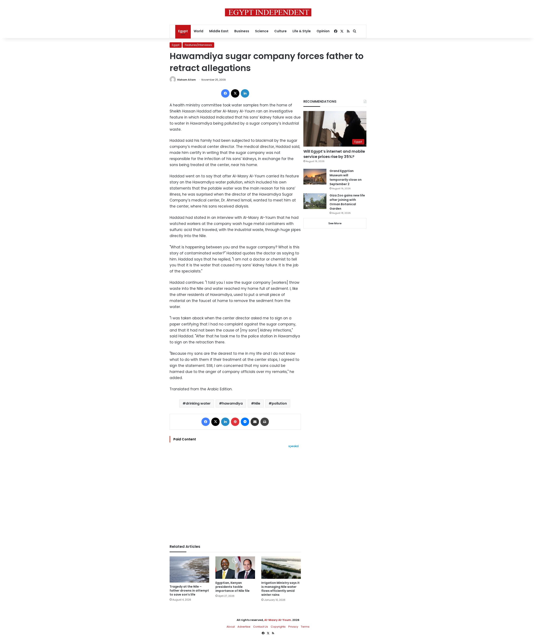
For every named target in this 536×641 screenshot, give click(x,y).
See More (334, 223)
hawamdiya (232, 403)
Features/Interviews (198, 45)
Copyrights (278, 627)
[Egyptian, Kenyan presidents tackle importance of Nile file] (235, 567)
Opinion (323, 31)
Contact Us (260, 627)
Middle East (218, 31)
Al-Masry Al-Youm (277, 620)
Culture (280, 31)
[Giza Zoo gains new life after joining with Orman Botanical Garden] (314, 201)
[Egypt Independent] (268, 12)
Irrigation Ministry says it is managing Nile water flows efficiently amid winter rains (280, 589)
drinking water (198, 403)
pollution (279, 403)
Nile (257, 403)
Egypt (183, 31)
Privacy (293, 627)
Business (241, 31)
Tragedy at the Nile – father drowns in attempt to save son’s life (189, 590)
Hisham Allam (186, 79)
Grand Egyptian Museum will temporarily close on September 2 (346, 177)
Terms (305, 627)
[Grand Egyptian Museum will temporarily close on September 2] (314, 176)
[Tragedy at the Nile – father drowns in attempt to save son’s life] (189, 569)
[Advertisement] (235, 494)
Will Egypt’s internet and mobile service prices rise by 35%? (334, 154)
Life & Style (301, 31)
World (198, 31)
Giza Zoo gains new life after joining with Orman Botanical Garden (347, 202)
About (231, 627)
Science (261, 31)
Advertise (243, 627)
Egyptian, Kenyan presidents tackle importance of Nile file (232, 587)
